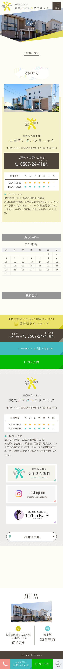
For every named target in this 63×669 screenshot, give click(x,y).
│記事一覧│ (31, 53)
